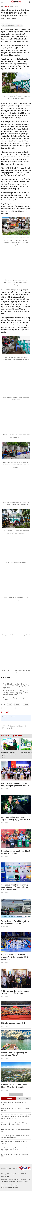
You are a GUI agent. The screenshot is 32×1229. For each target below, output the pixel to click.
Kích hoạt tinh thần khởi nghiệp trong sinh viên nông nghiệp (9, 755)
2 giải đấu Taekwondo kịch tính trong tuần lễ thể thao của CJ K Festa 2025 (14, 957)
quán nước (26, 704)
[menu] (2, 2)
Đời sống (6, 6)
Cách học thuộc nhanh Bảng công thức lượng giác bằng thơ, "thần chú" (14, 1123)
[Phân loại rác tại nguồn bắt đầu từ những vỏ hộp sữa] (16, 838)
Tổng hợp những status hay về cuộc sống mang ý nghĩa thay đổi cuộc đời (15, 1136)
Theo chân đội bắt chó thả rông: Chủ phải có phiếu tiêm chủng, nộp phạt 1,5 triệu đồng (16, 686)
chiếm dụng (5, 708)
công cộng (17, 704)
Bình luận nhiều (23, 1098)
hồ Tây (9, 704)
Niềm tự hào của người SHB (13, 1023)
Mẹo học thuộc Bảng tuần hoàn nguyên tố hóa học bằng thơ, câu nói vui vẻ (15, 1149)
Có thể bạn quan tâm (11, 736)
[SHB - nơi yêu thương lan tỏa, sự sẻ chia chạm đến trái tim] (16, 978)
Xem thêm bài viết (16, 1094)
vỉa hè (13, 708)
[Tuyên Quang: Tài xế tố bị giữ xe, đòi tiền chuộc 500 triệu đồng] (16, 908)
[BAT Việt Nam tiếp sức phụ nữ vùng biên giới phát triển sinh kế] (16, 770)
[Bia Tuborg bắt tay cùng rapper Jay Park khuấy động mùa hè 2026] (16, 804)
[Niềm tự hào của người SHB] (16, 1010)
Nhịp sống (14, 6)
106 (4, 1156)
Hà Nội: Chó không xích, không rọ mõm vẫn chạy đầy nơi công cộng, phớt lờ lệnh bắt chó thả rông (16, 692)
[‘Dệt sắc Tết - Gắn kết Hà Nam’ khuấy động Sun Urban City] (16, 1072)
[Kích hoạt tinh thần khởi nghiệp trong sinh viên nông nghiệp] (10, 744)
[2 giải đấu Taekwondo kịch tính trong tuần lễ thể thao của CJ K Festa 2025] (16, 942)
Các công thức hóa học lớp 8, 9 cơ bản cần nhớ (15, 1154)
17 (19, 1124)
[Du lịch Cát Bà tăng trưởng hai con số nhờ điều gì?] (16, 1040)
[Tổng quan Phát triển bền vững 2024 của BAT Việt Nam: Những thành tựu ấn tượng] (16, 872)
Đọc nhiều (9, 1098)
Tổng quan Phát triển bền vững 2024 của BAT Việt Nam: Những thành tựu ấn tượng (14, 887)
